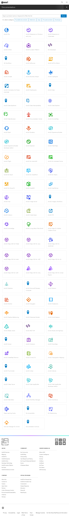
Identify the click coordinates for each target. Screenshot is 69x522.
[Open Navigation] (67, 2)
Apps (39, 20)
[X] (60, 440)
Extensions (32, 20)
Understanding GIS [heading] (44, 448)
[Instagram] (60, 443)
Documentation (8, 7)
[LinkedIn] (64, 440)
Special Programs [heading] (25, 475)
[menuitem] (10, 452)
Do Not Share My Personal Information (57, 513)
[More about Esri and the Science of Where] (5, 442)
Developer (58, 20)
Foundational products (21, 20)
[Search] (62, 2)
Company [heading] (4, 475)
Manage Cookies (40, 513)
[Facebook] (56, 440)
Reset (63, 16)
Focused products (48, 20)
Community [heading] (24, 448)
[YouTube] (64, 443)
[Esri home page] (4, 2)
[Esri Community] (56, 443)
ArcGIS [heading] (3, 448)
